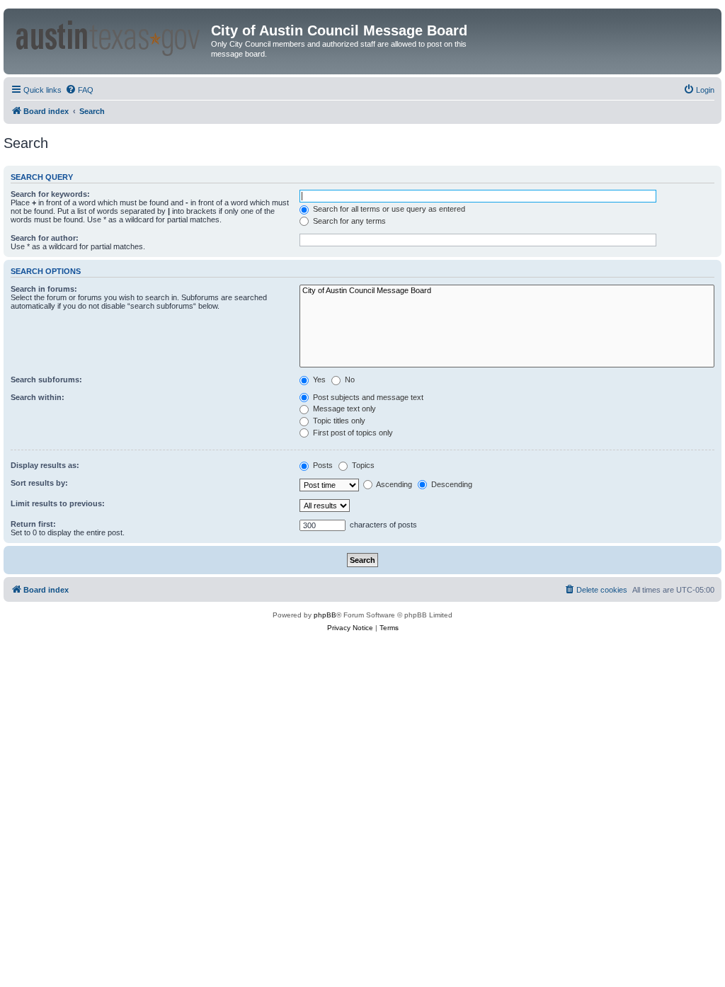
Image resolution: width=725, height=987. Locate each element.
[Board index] (109, 35)
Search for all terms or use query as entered (388, 209)
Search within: (37, 397)
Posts (322, 465)
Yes (318, 379)
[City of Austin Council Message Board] (507, 291)
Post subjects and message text (367, 397)
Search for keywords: (50, 194)
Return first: (33, 524)
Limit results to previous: (58, 503)
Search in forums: (44, 289)
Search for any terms (348, 221)
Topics (362, 465)
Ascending (393, 484)
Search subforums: (46, 379)
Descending (450, 484)
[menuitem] (79, 89)
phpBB (325, 615)
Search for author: (45, 238)
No (349, 379)
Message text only (343, 408)
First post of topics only (352, 432)
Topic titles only (338, 420)
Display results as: (45, 465)
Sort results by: (39, 483)
